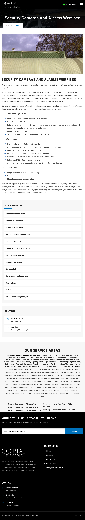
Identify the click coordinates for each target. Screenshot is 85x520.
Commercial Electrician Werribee (55, 355)
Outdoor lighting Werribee (69, 362)
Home (9, 25)
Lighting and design (14, 262)
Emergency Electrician (54, 468)
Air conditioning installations (18, 234)
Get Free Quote (52, 463)
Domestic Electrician (14, 220)
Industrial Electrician (14, 227)
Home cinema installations (17, 255)
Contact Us (50, 459)
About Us (49, 455)
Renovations (11, 283)
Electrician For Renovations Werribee (57, 364)
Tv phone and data (13, 241)
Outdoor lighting (13, 269)
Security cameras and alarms (18, 248)
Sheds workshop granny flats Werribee (39, 366)
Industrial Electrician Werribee (39, 357)
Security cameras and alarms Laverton (59, 409)
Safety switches (13, 290)
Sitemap (35, 515)
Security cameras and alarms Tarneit (23, 407)
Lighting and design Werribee (44, 362)
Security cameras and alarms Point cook (24, 410)
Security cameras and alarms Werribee (56, 359)
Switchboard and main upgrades (19, 276)
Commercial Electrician (15, 214)
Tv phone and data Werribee (27, 359)
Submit (74, 431)
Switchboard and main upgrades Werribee (22, 364)
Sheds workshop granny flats (18, 297)
